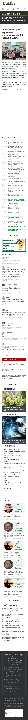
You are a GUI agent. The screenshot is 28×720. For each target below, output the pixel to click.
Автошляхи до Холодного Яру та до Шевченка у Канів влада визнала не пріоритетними (13, 516)
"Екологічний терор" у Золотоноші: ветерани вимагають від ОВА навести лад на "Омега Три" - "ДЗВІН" (13, 354)
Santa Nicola (9, 323)
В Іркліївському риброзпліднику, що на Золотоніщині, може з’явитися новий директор (12, 279)
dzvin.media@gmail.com (12, 667)
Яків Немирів (18, 557)
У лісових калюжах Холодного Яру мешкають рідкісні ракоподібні (14, 292)
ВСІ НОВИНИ (14, 235)
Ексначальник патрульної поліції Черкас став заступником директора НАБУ (14, 339)
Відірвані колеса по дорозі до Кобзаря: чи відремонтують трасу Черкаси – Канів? (14, 535)
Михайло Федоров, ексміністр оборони (15, 463)
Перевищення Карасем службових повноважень (12, 369)
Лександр (9, 332)
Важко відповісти (9, 490)
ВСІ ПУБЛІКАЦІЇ (14, 600)
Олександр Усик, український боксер (14, 470)
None (7, 267)
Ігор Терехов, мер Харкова (12, 476)
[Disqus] (14, 111)
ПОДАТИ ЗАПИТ (14, 384)
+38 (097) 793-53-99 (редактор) (14, 669)
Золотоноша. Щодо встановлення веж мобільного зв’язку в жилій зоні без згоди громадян (14, 376)
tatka (7, 297)
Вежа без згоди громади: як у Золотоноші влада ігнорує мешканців (13, 363)
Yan (7, 310)
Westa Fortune (10, 258)
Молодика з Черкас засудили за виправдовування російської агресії (11, 305)
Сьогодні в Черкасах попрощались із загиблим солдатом (11, 318)
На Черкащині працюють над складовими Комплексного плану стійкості (13, 262)
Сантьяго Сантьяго (11, 284)
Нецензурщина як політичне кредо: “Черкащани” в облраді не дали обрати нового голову (13, 573)
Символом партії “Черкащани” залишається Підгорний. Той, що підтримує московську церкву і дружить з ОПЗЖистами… (13, 592)
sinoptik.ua (18, 716)
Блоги (13, 519)
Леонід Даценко (18, 519)
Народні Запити (11, 359)
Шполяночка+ (9, 68)
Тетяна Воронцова (19, 538)
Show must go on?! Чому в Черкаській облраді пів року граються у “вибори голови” (12, 554)
